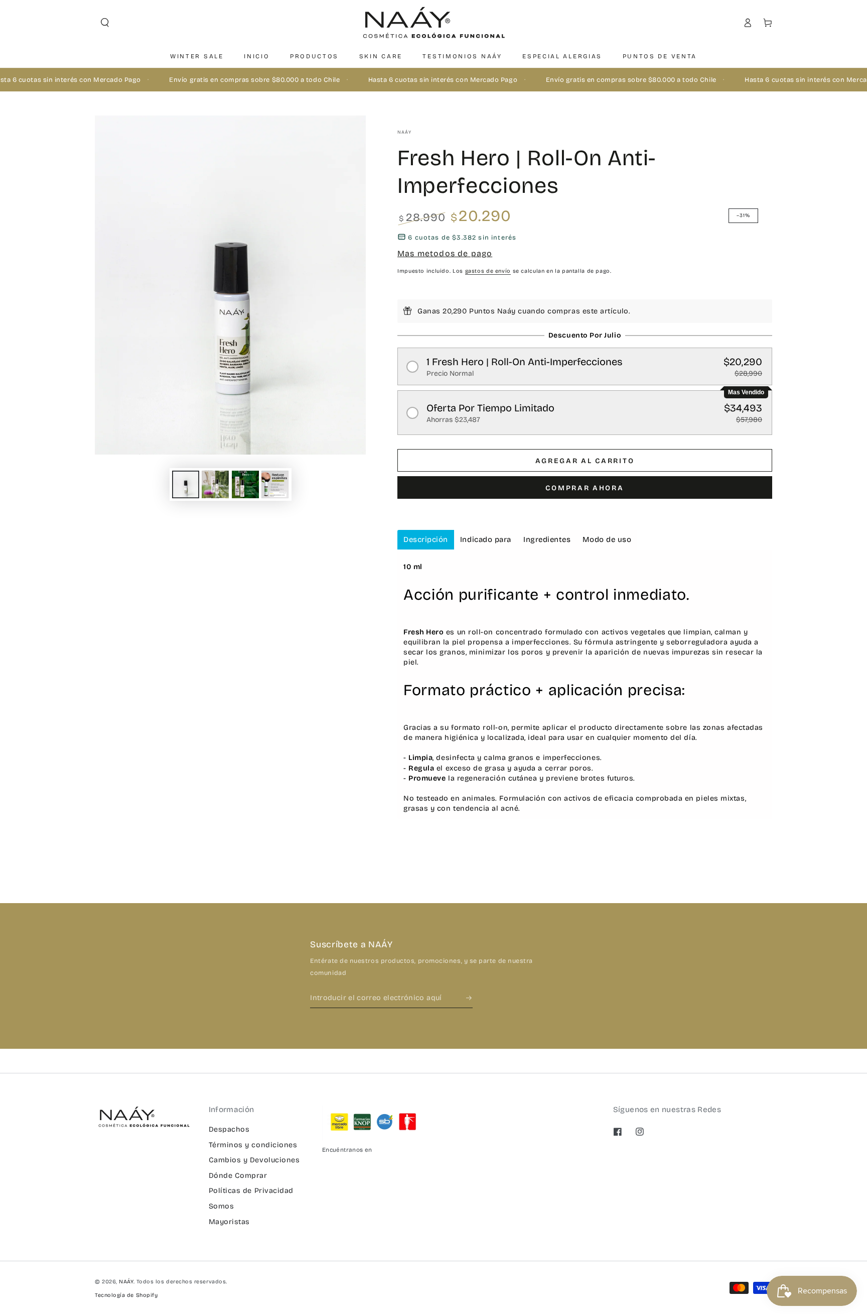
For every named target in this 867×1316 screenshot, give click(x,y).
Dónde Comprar (238, 1175)
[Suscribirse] (469, 998)
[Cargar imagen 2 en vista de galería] (215, 484)
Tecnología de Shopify (126, 1295)
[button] (105, 23)
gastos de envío (488, 271)
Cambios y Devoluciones (254, 1160)
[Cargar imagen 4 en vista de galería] (274, 484)
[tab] (425, 540)
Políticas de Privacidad (251, 1190)
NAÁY (404, 132)
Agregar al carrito (585, 461)
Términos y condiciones (253, 1145)
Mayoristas (229, 1222)
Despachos (229, 1129)
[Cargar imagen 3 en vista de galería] (245, 484)
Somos (221, 1206)
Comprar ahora (584, 488)
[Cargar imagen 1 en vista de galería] (185, 484)
